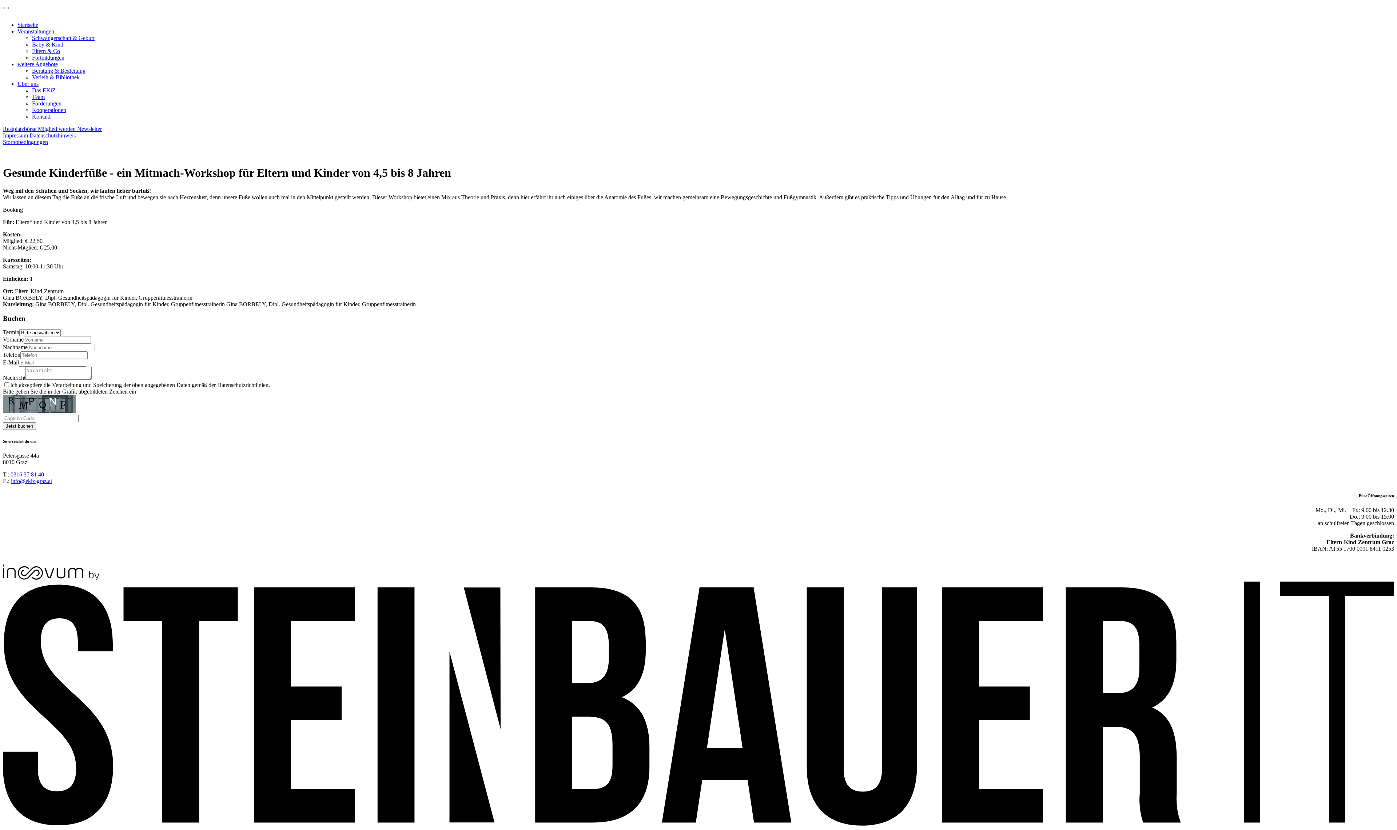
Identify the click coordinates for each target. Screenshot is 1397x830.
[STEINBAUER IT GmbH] (698, 824)
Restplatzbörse (20, 129)
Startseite (27, 25)
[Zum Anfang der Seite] (6, 8)
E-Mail (11, 362)
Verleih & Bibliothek (56, 77)
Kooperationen (49, 110)
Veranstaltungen (35, 31)
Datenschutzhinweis (52, 135)
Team (38, 97)
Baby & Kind (47, 44)
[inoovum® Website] (51, 578)
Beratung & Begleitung (58, 71)
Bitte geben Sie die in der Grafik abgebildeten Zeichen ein (69, 391)
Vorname (13, 339)
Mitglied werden (57, 129)
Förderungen (46, 103)
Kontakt (41, 116)
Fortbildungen (48, 58)
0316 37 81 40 (26, 474)
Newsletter (89, 129)
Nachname (15, 347)
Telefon (11, 355)
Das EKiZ (44, 90)
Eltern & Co (46, 51)
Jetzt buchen (19, 426)
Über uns (28, 84)
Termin (11, 332)
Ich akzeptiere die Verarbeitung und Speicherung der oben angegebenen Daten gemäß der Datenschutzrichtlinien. (140, 385)
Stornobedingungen (25, 142)
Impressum (15, 135)
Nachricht (14, 378)
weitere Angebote (37, 64)
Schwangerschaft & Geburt (63, 38)
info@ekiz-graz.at (31, 481)
